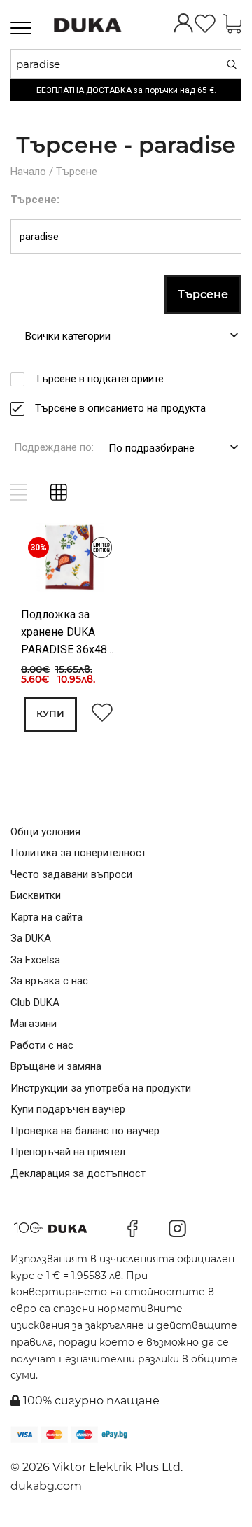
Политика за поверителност (78, 852)
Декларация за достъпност (78, 1173)
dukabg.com (46, 1486)
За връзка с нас (49, 981)
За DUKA (30, 938)
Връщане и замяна (56, 1066)
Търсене (76, 171)
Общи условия (45, 831)
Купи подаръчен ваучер (67, 1109)
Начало (28, 171)
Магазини (33, 1023)
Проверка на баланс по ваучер (85, 1130)
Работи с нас (42, 1045)
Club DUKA (34, 1002)
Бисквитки (35, 895)
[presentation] (40, 560)
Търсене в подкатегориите (99, 378)
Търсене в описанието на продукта (120, 408)
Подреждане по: (54, 447)
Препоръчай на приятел (67, 1151)
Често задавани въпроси (71, 874)
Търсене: (34, 199)
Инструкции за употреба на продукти (100, 1088)
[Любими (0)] (205, 25)
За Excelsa (35, 960)
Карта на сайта (46, 917)
